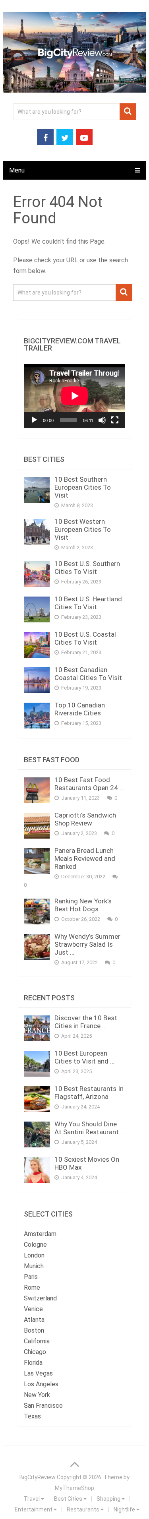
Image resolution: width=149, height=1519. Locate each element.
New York (37, 1395)
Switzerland (40, 1298)
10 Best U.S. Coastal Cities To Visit (85, 638)
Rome (32, 1287)
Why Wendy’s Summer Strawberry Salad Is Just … (87, 944)
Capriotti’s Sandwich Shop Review (85, 819)
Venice (33, 1309)
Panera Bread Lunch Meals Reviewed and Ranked (84, 858)
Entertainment (34, 1509)
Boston (34, 1330)
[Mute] (102, 420)
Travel (32, 1499)
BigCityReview (37, 1477)
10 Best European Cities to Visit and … (84, 1057)
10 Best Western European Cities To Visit (82, 529)
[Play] (34, 420)
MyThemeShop (74, 1488)
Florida (33, 1362)
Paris (31, 1277)
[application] (74, 396)
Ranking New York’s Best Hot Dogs (83, 905)
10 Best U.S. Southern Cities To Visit (87, 567)
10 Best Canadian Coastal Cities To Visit (88, 674)
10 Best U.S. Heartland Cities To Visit (88, 603)
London (34, 1255)
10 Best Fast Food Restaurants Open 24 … (89, 784)
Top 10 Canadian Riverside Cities (79, 709)
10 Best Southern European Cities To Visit (82, 487)
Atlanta (34, 1319)
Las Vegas (38, 1373)
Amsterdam (40, 1234)
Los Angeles (41, 1384)
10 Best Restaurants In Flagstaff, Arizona (89, 1092)
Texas (32, 1416)
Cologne (35, 1244)
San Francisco (43, 1405)
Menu (17, 170)
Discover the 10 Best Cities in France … (85, 1022)
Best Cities (68, 1499)
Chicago (35, 1352)
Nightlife (125, 1509)
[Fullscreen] (115, 420)
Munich (34, 1266)
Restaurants (84, 1509)
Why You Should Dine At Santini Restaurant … (89, 1128)
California (37, 1341)
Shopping (109, 1499)
